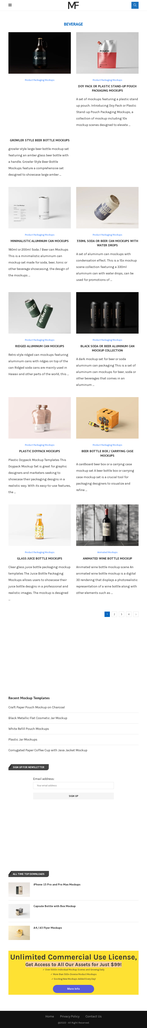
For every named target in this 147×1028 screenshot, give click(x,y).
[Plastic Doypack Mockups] (39, 418)
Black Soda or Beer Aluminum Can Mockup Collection (107, 348)
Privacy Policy (69, 1016)
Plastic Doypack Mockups (39, 451)
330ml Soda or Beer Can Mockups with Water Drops (107, 243)
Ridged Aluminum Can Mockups (39, 346)
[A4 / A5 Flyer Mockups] (19, 933)
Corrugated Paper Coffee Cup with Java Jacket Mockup (47, 750)
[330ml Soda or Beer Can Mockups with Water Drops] (107, 207)
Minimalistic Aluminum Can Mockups (40, 241)
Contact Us (94, 1016)
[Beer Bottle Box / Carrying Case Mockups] (107, 418)
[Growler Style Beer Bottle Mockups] (39, 53)
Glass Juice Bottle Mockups (39, 558)
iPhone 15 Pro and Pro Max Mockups (57, 884)
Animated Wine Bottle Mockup (107, 558)
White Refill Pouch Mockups (28, 729)
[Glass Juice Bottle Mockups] (39, 525)
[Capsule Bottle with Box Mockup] (19, 911)
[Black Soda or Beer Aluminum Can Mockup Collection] (107, 313)
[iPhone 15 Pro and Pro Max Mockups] (19, 889)
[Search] (135, 5)
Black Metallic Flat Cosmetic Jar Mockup (37, 718)
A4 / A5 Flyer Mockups (48, 927)
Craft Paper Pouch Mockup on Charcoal (36, 707)
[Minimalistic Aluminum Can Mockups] (39, 207)
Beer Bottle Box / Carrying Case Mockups (107, 453)
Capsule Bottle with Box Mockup (55, 906)
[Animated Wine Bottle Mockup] (107, 525)
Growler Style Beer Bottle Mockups (40, 140)
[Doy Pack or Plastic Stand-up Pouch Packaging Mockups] (107, 53)
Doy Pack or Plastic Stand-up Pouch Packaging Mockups (107, 88)
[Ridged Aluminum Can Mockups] (39, 313)
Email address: (43, 779)
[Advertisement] (39, 109)
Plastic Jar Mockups (22, 739)
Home (49, 1016)
